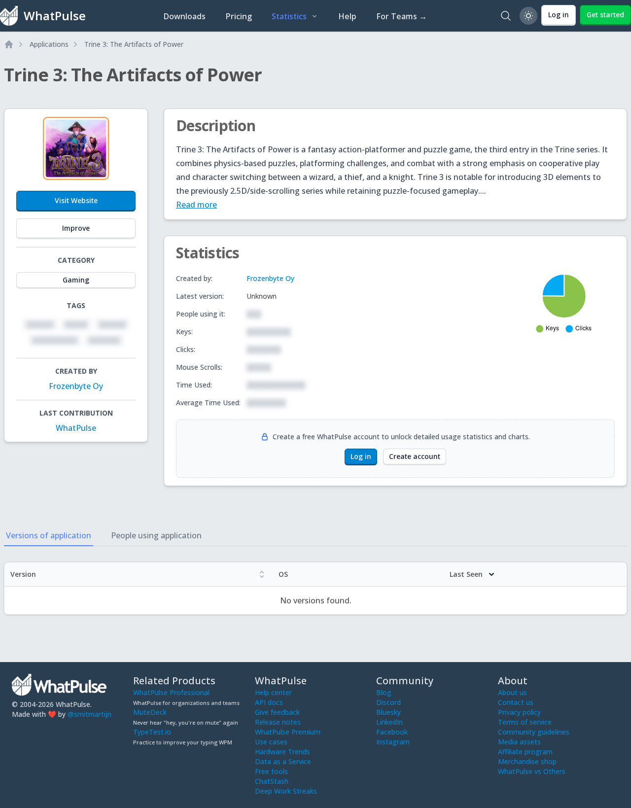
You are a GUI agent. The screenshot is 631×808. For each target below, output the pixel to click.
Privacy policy (519, 712)
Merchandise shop (527, 761)
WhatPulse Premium (287, 732)
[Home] (9, 44)
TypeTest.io (152, 732)
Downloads (184, 16)
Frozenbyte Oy (76, 386)
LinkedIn (389, 722)
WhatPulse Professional (171, 692)
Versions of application (48, 535)
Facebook (392, 732)
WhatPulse (76, 427)
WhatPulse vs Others (531, 771)
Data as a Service (283, 761)
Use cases (271, 741)
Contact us (515, 702)
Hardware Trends (282, 751)
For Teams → (401, 16)
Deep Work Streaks (286, 791)
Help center (273, 692)
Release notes (278, 722)
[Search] (506, 16)
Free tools (271, 771)
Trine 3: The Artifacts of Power (133, 44)
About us (512, 692)
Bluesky (388, 712)
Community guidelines (533, 732)
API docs (269, 702)
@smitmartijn (89, 714)
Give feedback (277, 712)
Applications (49, 44)
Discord (388, 702)
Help (347, 16)
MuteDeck (150, 712)
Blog (383, 692)
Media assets (519, 741)
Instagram (393, 741)
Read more (196, 204)
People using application (156, 535)
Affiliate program (525, 751)
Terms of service (525, 722)
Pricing (238, 16)
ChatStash (271, 781)
